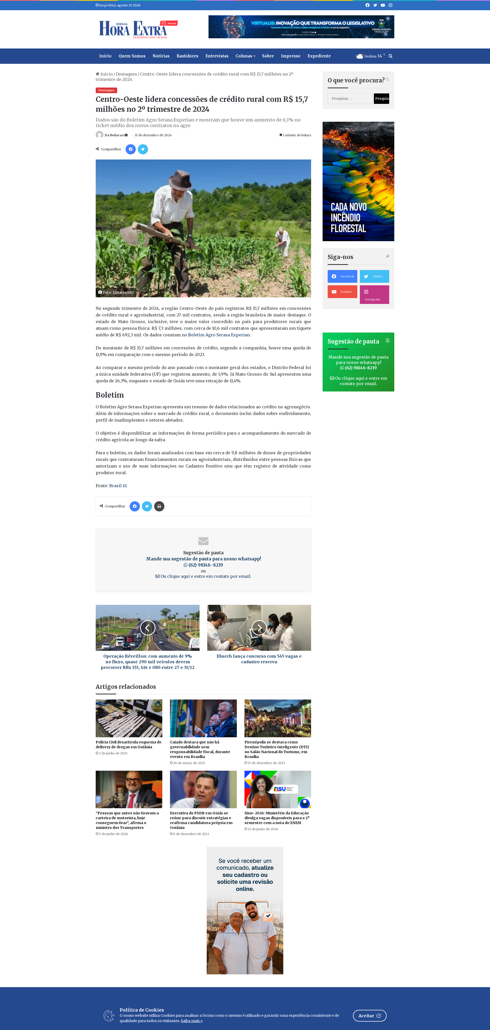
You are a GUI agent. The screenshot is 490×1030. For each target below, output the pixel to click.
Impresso (290, 56)
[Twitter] (143, 149)
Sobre (268, 56)
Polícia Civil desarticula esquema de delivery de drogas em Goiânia (129, 744)
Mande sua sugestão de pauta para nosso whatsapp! (358, 362)
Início (105, 56)
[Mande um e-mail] (126, 135)
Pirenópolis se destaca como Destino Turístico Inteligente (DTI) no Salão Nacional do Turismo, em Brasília (276, 749)
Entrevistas (216, 56)
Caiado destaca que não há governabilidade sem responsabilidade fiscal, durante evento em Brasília (200, 749)
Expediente (319, 56)
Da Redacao (114, 135)
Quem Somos (132, 56)
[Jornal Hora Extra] (137, 29)
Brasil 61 (118, 485)
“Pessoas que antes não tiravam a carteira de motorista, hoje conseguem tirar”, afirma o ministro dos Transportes (127, 820)
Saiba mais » (192, 1021)
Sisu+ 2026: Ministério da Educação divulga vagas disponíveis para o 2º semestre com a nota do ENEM (277, 818)
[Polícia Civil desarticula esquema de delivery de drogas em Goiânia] (129, 718)
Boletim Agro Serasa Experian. (219, 334)
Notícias (161, 56)
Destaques (126, 74)
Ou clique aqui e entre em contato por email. (205, 576)
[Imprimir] (159, 506)
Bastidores (187, 56)
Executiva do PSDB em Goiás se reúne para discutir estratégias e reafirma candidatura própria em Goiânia (201, 820)
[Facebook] (131, 149)
